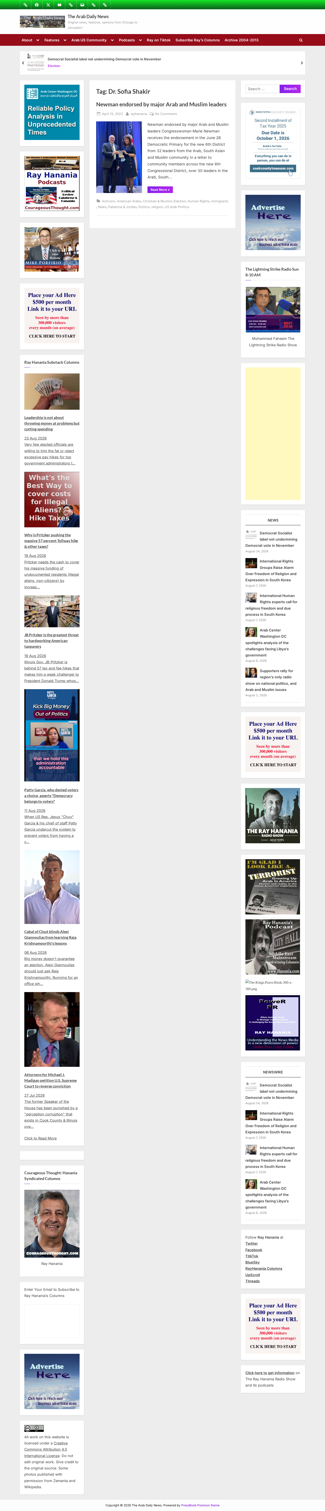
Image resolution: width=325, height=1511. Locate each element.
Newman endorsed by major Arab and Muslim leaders (161, 104)
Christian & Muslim (157, 201)
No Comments (166, 114)
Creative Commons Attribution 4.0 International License (46, 1449)
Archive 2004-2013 (241, 40)
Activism (108, 201)
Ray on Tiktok (158, 40)
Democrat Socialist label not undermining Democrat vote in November (104, 59)
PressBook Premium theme (200, 1505)
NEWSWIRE (273, 1072)
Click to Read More (40, 1138)
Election (54, 66)
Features (51, 40)
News (102, 207)
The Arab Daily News (88, 16)
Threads (252, 1281)
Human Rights (198, 201)
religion (157, 207)
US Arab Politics (177, 207)
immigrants (219, 201)
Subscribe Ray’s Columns (198, 40)
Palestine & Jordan (122, 207)
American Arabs (129, 201)
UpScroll (252, 1275)
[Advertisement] (273, 433)
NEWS (273, 520)
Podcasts (127, 40)
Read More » (162, 190)
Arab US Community (89, 40)
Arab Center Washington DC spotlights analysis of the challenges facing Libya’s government (267, 642)
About (27, 40)
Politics (144, 207)
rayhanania (138, 114)
